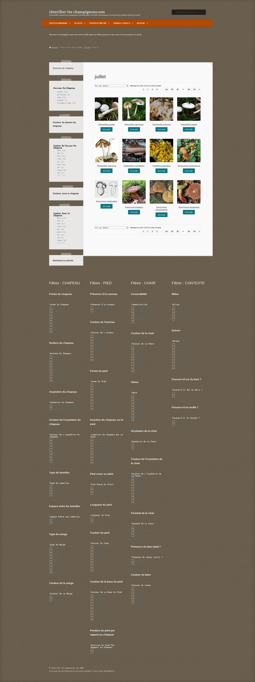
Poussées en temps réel (98, 23)
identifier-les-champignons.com (77, 12)
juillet (87, 47)
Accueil (55, 47)
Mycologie (141, 23)
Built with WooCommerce (104, 671)
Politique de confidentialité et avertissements (70, 671)
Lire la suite (106, 129)
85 (172, 89)
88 (189, 89)
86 (178, 89)
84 (167, 89)
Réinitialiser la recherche (63, 260)
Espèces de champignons (58, 23)
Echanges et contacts (121, 23)
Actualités (78, 23)
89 (195, 89)
